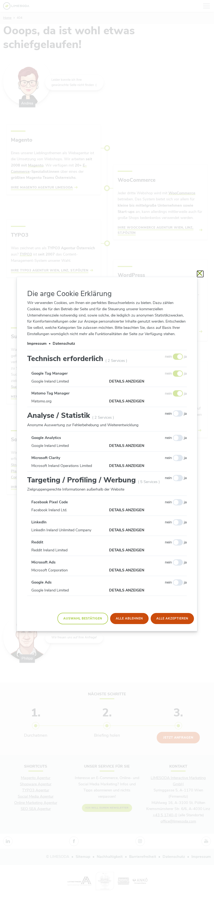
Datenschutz (64, 343)
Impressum (37, 343)
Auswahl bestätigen (82, 618)
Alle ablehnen (129, 618)
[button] (148, 381)
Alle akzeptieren (172, 618)
